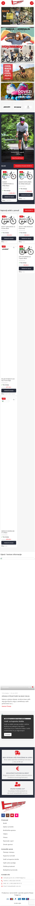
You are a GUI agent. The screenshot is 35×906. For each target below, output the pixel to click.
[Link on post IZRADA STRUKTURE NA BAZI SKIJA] (17, 623)
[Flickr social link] (16, 815)
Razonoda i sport (8, 841)
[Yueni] (28, 107)
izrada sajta (17, 903)
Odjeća (5, 834)
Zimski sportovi (8, 844)
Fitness (5, 837)
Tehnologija (5, 693)
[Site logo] (17, 3)
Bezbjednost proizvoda (10, 870)
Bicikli (5, 823)
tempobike (5, 687)
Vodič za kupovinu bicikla (11, 859)
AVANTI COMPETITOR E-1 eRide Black (8, 183)
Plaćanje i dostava (8, 852)
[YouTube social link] (12, 815)
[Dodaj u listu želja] (13, 172)
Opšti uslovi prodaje (9, 863)
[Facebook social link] (3, 815)
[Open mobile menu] (3, 3)
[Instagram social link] (7, 815)
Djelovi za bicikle (8, 827)
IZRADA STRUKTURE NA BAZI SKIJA (16, 696)
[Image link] (13, 806)
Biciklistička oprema (9, 830)
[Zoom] (6, 107)
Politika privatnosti (9, 866)
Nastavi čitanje (6, 706)
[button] (3, 15)
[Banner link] (17, 36)
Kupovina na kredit (9, 856)
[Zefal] (17, 107)
